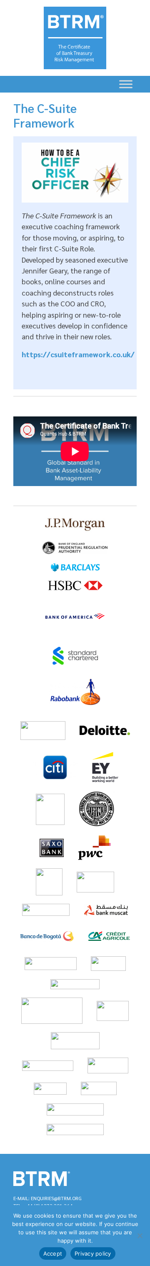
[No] (139, 1235)
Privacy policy (93, 1253)
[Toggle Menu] (125, 84)
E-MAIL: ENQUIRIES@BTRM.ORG (47, 1198)
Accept (52, 1253)
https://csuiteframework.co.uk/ (78, 354)
